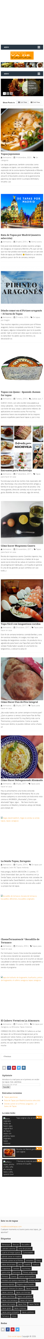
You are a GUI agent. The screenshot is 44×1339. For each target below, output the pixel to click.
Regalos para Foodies (25, 1284)
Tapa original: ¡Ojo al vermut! (27, 1118)
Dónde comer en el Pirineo (12, 1260)
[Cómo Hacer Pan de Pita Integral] (22, 678)
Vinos (14, 1316)
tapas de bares (26, 1300)
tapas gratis (6, 1308)
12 (40, 1149)
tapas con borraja (23, 1292)
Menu (6, 47)
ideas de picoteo (9, 1264)
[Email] (4, 1068)
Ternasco (5, 1316)
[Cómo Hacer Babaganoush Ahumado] (22, 756)
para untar (6, 1272)
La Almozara (14, 1027)
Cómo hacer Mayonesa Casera (18, 545)
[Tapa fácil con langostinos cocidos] (22, 600)
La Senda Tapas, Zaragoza (16, 861)
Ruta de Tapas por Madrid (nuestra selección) (21, 236)
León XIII (12, 867)
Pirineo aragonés (29, 1272)
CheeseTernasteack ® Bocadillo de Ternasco (20, 940)
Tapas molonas (22, 867)
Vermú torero (36, 242)
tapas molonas (20, 1308)
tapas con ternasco (9, 1300)
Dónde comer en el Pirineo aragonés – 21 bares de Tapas (21, 312)
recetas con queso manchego (14, 1280)
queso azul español (27, 1276)
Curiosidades (28, 1252)
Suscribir (6, 1087)
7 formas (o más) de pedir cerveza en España (26, 1162)
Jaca (20, 1264)
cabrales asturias (9, 1248)
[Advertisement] (22, 22)
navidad (16, 1268)
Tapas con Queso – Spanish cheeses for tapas (20, 393)
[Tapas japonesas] (22, 130)
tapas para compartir (10, 1312)
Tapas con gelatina (24, 1296)
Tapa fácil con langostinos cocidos (20, 624)
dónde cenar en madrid (11, 1256)
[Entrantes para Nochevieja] (22, 447)
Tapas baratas (31, 1288)
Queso (13, 1276)
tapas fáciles (34, 1304)
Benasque (6, 1244)
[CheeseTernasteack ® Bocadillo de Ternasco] (22, 916)
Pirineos (5, 1276)
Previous (7, 1056)
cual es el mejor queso (11, 1252)
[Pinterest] (14, 1068)
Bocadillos (26, 1244)
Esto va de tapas (14, 1336)
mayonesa (6, 1268)
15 (40, 1117)
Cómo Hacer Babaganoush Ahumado (22, 780)
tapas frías (22, 1304)
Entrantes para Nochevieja (16, 470)
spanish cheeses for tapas (12, 1288)
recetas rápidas (8, 1284)
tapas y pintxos (28, 1312)
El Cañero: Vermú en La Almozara (20, 1020)
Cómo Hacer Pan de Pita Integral (19, 702)
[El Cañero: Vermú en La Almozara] (22, 997)
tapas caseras (7, 1292)
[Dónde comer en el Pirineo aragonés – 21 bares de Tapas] (22, 287)
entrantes (30, 1260)
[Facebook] (9, 1068)
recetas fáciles (34, 1280)
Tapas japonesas (10, 154)
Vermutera (7, 157)
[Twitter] (19, 1068)
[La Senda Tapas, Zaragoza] (22, 838)
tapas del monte (8, 1304)
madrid (27, 1264)
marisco (36, 1264)
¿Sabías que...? (37, 399)
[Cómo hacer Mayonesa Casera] (22, 522)
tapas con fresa (8, 1296)
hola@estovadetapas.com (11, 1226)
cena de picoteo (24, 1248)
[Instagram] (24, 1068)
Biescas (16, 1244)
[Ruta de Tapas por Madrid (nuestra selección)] (22, 211)
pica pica (16, 1272)
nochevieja (26, 1268)
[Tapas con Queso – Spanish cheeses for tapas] (22, 368)
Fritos (38, 1260)
